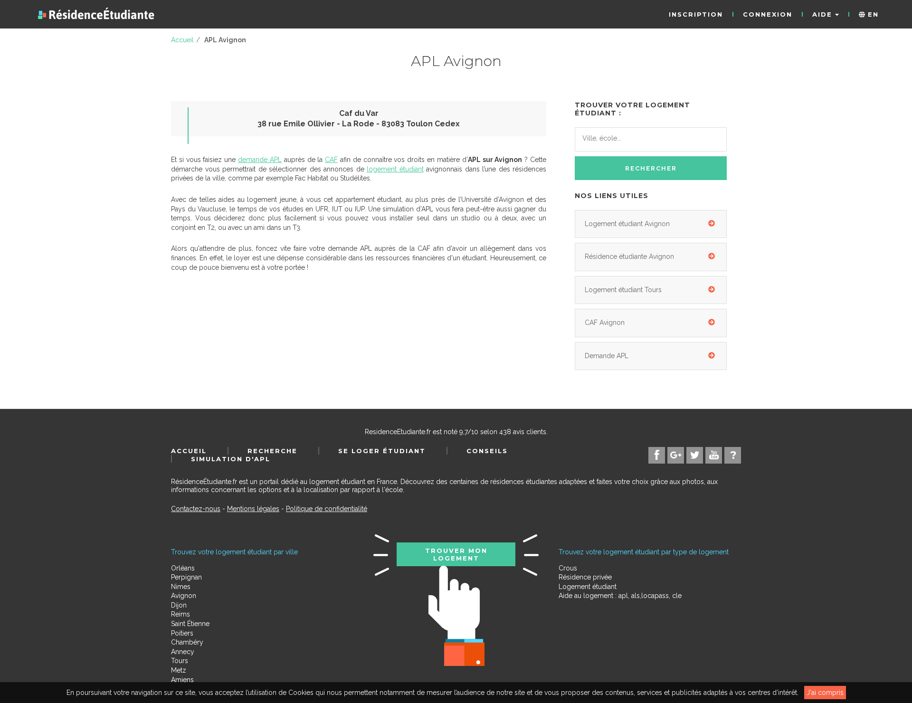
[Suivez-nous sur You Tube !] (713, 455)
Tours (179, 661)
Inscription (696, 14)
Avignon (183, 595)
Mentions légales (253, 509)
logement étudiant (395, 169)
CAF (331, 159)
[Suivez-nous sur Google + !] (675, 455)
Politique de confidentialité (326, 509)
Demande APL (606, 356)
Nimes (180, 586)
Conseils (487, 451)
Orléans (183, 568)
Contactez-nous (195, 509)
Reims (180, 614)
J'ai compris (825, 692)
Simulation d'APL (230, 459)
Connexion (767, 14)
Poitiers (182, 633)
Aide (823, 14)
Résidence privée (585, 577)
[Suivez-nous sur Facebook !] (656, 455)
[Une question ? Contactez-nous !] (732, 455)
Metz (178, 670)
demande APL (260, 159)
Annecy (182, 652)
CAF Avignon (605, 322)
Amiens (182, 680)
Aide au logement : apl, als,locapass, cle (620, 595)
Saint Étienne (190, 623)
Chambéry (187, 642)
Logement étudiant (588, 586)
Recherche (272, 451)
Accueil (189, 451)
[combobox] (651, 139)
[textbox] (624, 138)
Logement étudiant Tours (623, 290)
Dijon (179, 605)
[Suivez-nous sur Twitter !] (694, 455)
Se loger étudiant (382, 451)
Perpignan (186, 577)
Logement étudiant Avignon (627, 224)
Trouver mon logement (456, 554)
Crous (568, 568)
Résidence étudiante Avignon (629, 256)
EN (872, 14)
